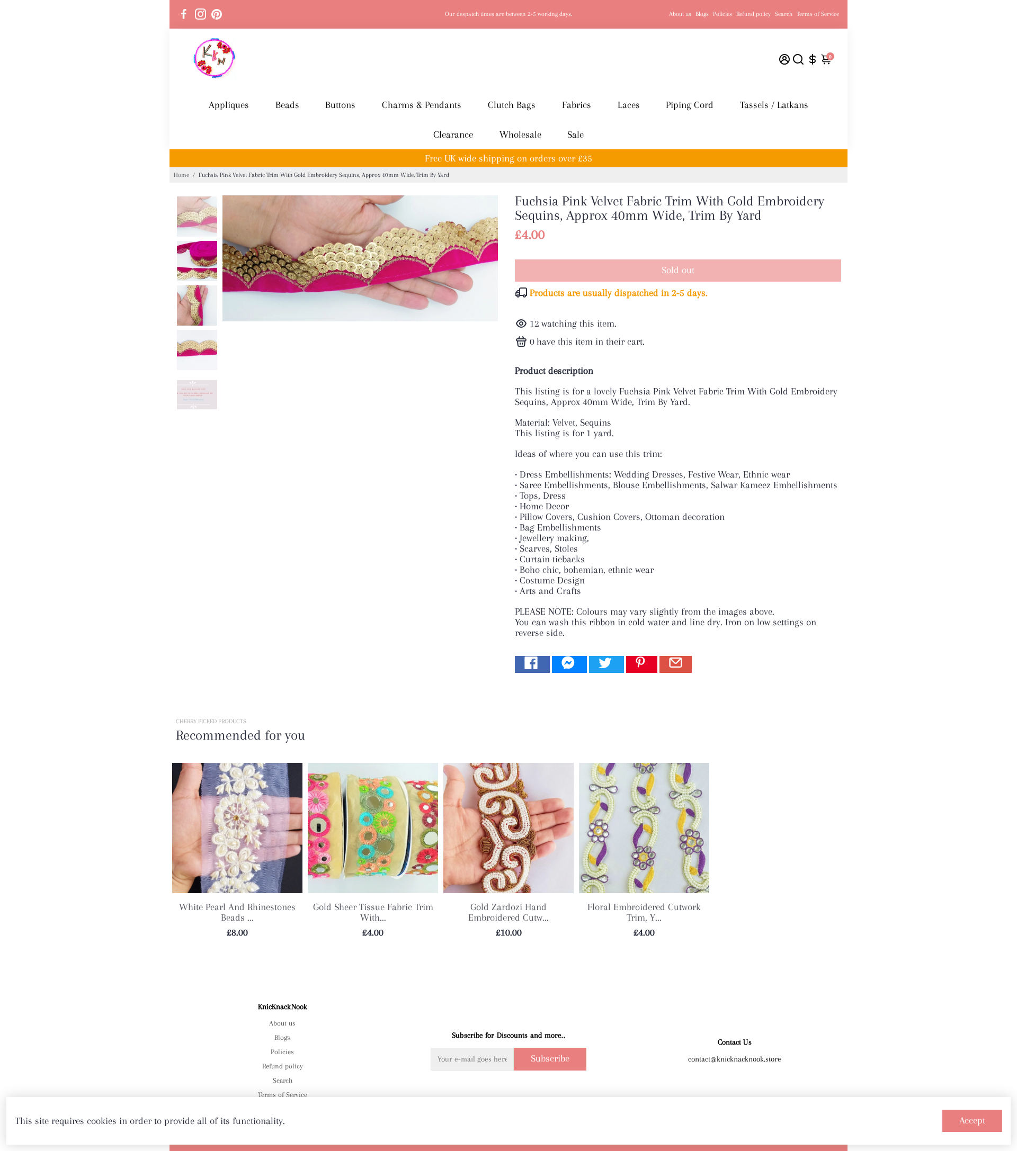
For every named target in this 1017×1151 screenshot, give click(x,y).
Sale (575, 134)
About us (680, 14)
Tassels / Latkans (774, 105)
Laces (629, 105)
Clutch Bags (512, 105)
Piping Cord (689, 105)
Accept (972, 1120)
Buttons (340, 105)
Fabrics (576, 105)
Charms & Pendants (421, 105)
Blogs (702, 14)
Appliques (229, 105)
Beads (287, 105)
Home (181, 175)
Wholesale (520, 134)
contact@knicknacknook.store (734, 1059)
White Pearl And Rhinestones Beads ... (237, 912)
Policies (722, 14)
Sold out (678, 270)
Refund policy (753, 14)
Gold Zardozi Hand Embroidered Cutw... (508, 912)
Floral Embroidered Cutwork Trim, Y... (644, 912)
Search (783, 14)
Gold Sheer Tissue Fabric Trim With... (373, 912)
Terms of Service (818, 14)
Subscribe (550, 1058)
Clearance (453, 134)
